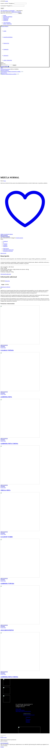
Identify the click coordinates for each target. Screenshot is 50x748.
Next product (4, 72)
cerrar (6, 1)
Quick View (3, 347)
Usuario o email (7, 3)
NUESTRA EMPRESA (7, 16)
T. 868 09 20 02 (26, 713)
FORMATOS (5, 19)
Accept (2, 746)
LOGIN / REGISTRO (7, 23)
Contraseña (6, 5)
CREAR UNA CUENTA (16, 11)
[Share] (2, 735)
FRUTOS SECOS (6, 69)
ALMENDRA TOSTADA (7, 583)
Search (20, 13)
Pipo (5, 180)
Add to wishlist (4, 235)
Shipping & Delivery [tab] (8, 251)
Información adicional (6, 274)
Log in (2, 8)
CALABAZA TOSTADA (7, 350)
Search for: (3, 13)
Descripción (3, 253)
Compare (3, 236)
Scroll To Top (4, 737)
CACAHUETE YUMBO (16, 71)
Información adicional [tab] (8, 249)
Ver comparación (4, 743)
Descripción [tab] (6, 248)
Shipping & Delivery (5, 287)
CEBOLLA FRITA (5, 490)
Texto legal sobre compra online (23, 711)
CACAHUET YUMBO (7, 537)
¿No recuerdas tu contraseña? (8, 10)
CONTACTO (5, 20)
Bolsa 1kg (7, 281)
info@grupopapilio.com (29, 714)
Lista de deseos (6, 22)
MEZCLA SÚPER (12, 74)
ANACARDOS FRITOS (7, 630)
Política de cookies (20, 710)
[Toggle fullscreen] (3, 735)
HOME (4, 15)
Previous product (5, 70)
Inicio (2, 69)
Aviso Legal (18, 709)
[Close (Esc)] (1, 735)
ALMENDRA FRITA (6, 397)
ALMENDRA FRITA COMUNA (9, 443)
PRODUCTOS (6, 18)
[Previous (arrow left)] (1, 736)
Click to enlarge (4, 174)
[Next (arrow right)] (2, 736)
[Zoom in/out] (4, 735)
